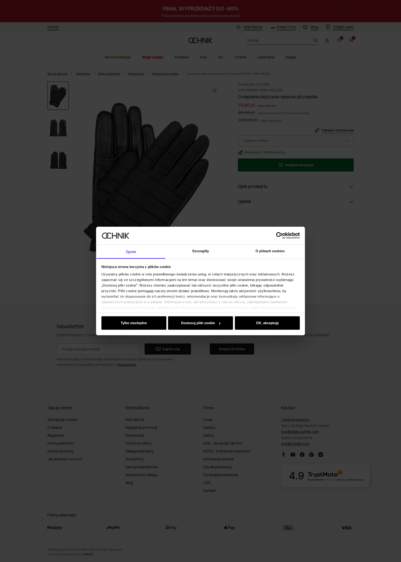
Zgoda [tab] (131, 252)
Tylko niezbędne (134, 323)
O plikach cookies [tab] (270, 251)
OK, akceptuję (267, 323)
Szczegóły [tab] (200, 251)
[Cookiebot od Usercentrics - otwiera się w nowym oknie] (279, 235)
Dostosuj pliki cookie (198, 323)
